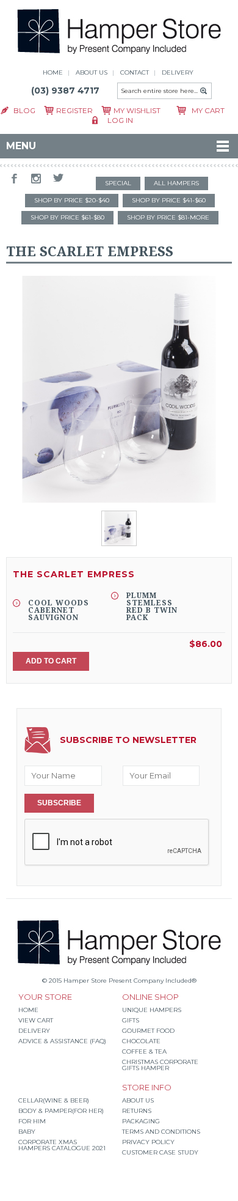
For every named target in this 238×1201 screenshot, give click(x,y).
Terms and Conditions (161, 1132)
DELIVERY (177, 72)
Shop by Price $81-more (168, 217)
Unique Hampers (151, 1010)
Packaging (141, 1121)
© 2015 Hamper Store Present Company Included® (119, 981)
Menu (21, 146)
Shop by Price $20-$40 (71, 200)
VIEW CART (35, 1020)
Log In (120, 120)
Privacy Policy (148, 1142)
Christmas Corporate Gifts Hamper (160, 1065)
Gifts (130, 1020)
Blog (24, 110)
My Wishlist (137, 110)
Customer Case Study (160, 1152)
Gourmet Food (148, 1031)
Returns (136, 1111)
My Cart (208, 110)
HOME (53, 72)
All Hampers (176, 183)
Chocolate (141, 1041)
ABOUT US (91, 72)
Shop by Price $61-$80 (67, 217)
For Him (32, 1121)
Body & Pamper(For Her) (61, 1111)
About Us (138, 1100)
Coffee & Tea (144, 1051)
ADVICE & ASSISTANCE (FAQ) (62, 1041)
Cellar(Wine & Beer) (53, 1100)
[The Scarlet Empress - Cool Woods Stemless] (119, 390)
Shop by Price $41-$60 (169, 200)
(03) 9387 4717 (65, 90)
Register (74, 110)
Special (118, 183)
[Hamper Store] (119, 55)
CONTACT (134, 72)
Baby (26, 1132)
